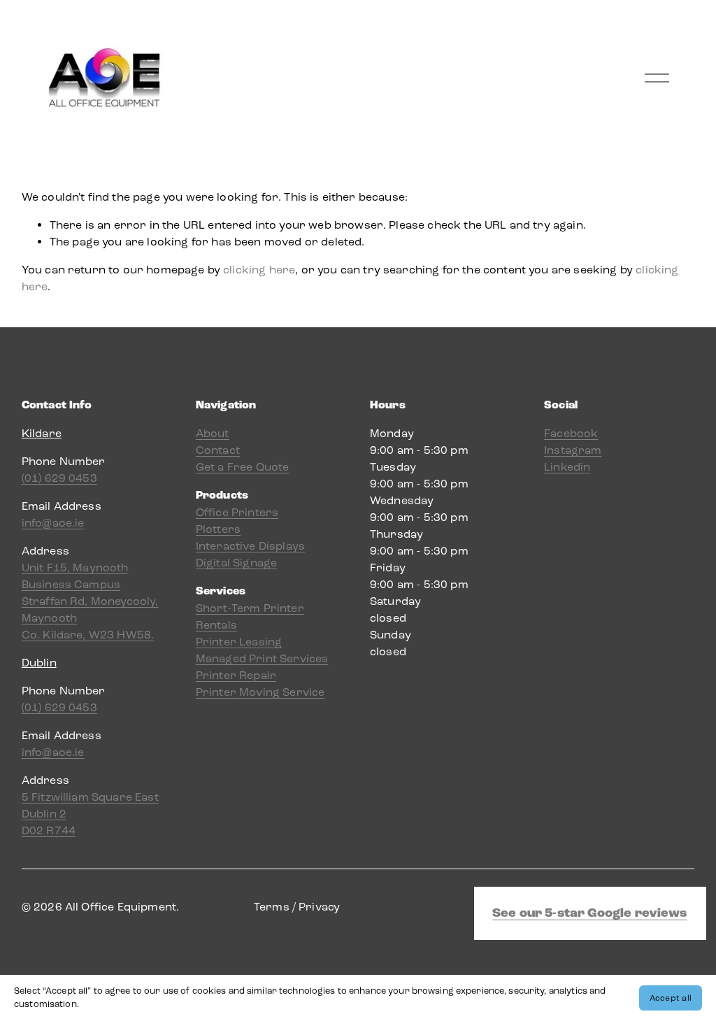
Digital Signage (236, 562)
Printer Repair (236, 675)
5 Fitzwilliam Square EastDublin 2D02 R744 (90, 813)
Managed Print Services (262, 658)
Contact (218, 450)
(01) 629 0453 (59, 478)
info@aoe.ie (53, 522)
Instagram (572, 450)
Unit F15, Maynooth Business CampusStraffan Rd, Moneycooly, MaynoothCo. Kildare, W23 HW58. (90, 601)
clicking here (259, 269)
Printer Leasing (239, 641)
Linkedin (567, 466)
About (212, 433)
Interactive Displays (250, 545)
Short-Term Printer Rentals (250, 616)
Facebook (571, 433)
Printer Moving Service (260, 692)
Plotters (218, 529)
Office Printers (237, 512)
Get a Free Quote (242, 466)
